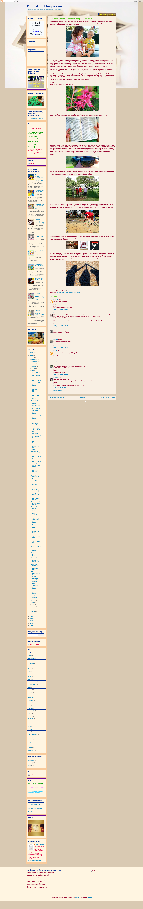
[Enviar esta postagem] (67, 290)
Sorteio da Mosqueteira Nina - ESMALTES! (35, 532)
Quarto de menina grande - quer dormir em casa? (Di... (36, 423)
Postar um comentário (57, 390)
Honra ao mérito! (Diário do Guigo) (35, 441)
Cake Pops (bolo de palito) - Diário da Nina (35, 407)
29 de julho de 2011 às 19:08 (60, 326)
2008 (31, 618)
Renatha (55, 350)
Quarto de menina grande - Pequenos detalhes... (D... (36, 489)
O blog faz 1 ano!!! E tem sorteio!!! (35, 526)
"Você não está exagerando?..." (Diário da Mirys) (36, 520)
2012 (31, 355)
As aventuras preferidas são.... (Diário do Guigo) (35, 482)
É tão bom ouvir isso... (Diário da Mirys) (35, 498)
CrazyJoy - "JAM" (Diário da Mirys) (35, 384)
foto (75, 292)
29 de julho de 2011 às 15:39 (60, 309)
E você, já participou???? (35, 493)
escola (30, 689)
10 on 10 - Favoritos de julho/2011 (35, 477)
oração (30, 716)
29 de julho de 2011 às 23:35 (60, 347)
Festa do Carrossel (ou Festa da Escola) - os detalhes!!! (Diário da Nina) (39, 177)
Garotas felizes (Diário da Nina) (36, 379)
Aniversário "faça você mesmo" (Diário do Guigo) (39, 192)
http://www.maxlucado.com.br (36, 804)
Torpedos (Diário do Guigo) (35, 507)
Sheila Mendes (57, 312)
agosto (33, 368)
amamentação (32, 660)
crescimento (31, 684)
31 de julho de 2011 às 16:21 (60, 374)
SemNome (41, 118)
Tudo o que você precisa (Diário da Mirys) (35, 503)
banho (30, 676)
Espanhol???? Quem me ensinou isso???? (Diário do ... (35, 513)
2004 (31, 625)
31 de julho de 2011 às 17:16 (60, 387)
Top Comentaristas (33, 118)
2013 (31, 352)
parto (29, 726)
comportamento (32, 681)
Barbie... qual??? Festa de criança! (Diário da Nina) (39, 236)
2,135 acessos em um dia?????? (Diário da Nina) (36, 460)
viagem (30, 747)
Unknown (55, 299)
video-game (31, 750)
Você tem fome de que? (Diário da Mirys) (36, 465)
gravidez (30, 697)
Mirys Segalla (40, 844)
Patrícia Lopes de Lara (59, 364)
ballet (29, 674)
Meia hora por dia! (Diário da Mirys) (36, 417)
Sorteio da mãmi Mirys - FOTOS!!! (35, 538)
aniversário (31, 663)
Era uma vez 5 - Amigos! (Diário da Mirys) (39, 252)
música (30, 708)
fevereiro (33, 609)
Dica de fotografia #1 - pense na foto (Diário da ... (35, 374)
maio (32, 602)
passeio (30, 729)
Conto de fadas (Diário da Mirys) (35, 412)
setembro (34, 366)
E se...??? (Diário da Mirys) (35, 596)
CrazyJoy (61, 292)
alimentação (31, 658)
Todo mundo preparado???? (35, 452)
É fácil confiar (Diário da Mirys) (34, 402)
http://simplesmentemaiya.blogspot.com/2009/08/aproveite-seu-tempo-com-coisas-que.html (36, 809)
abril (32, 604)
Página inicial (83, 397)
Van (54, 329)
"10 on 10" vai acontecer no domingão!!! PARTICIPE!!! (35, 559)
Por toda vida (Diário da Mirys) (34, 587)
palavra (30, 724)
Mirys (78, 292)
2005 (31, 623)
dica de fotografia (69, 292)
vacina (30, 745)
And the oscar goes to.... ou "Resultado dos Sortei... (35, 447)
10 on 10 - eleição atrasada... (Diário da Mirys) (36, 548)
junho (33, 600)
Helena (30, 763)
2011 (57, 292)
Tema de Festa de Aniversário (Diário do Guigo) (39, 280)
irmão (29, 703)
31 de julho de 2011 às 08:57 (60, 361)
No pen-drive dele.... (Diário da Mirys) (35, 580)
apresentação (31, 666)
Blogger (90, 897)
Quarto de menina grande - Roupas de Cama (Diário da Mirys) (39, 221)
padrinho (30, 718)
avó (29, 668)
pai (29, 721)
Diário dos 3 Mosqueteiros (44, 6)
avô (29, 671)
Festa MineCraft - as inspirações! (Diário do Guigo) (39, 266)
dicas (29, 687)
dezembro (34, 359)
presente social (32, 734)
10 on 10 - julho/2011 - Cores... (34, 554)
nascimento (31, 710)
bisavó (30, 679)
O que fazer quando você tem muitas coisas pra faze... (35, 566)
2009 (31, 616)
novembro (34, 361)
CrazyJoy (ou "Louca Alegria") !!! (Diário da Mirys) (36, 435)
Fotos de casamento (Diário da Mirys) (34, 471)
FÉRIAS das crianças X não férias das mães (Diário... (36, 574)
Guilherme (31, 760)
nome (29, 713)
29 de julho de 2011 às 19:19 (60, 336)
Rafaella (55, 377)
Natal (29, 655)
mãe (29, 705)
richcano (77, 897)
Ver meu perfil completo (34, 860)
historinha (30, 700)
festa (29, 695)
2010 (31, 614)
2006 (31, 621)
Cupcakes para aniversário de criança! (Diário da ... (35, 429)
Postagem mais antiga (108, 397)
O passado (34, 583)
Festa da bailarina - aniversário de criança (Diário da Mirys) (39, 296)
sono (29, 737)
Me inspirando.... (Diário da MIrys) (35, 592)
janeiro (33, 611)
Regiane (55, 339)
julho (32, 370)
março (33, 606)
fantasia (30, 692)
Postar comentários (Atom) (84, 402)
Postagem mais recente (57, 397)
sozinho (30, 739)
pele (29, 731)
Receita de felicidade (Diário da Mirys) (34, 390)
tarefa (29, 742)
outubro (33, 363)
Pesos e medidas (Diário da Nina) (36, 455)
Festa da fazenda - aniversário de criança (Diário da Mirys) (39, 206)
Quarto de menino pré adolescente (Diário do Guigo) (39, 312)
